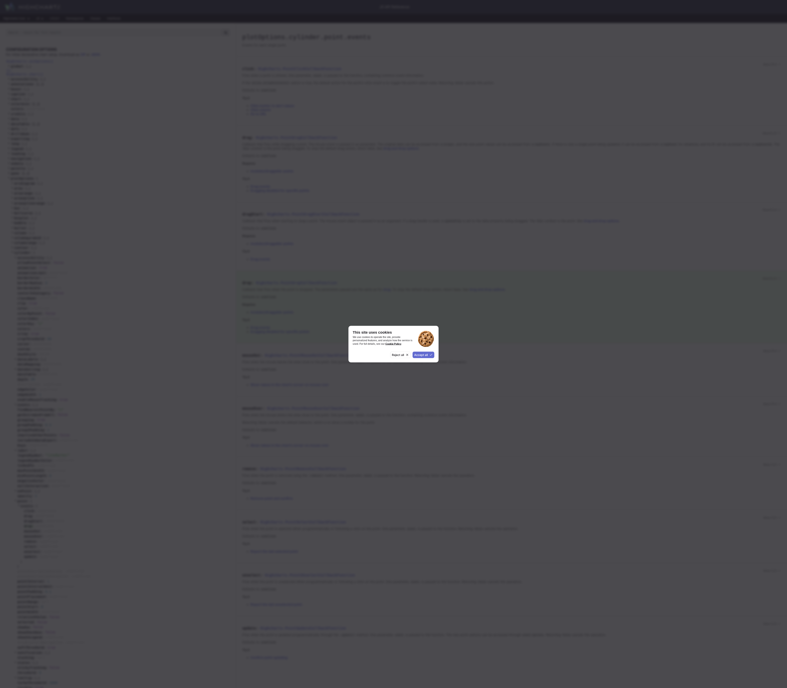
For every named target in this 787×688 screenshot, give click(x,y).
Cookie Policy (393, 343)
